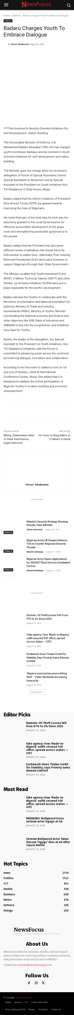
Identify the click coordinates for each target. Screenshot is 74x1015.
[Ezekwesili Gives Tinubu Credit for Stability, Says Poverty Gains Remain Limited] (14, 659)
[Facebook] (29, 983)
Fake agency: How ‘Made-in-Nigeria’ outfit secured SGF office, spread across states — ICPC (48, 638)
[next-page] (11, 577)
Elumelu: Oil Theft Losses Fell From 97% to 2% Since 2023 (46, 724)
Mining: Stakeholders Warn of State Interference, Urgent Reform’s (19, 439)
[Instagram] (36, 983)
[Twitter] (43, 983)
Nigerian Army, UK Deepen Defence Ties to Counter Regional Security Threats (47, 544)
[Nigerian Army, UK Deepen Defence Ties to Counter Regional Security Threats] (14, 546)
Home (7, 15)
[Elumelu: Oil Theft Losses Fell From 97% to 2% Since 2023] (14, 621)
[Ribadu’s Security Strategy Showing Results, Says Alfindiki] (14, 527)
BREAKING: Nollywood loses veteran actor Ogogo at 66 (45, 820)
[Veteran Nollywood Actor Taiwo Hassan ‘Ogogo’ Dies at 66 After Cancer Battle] (14, 845)
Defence (16, 15)
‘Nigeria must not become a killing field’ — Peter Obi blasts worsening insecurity (47, 677)
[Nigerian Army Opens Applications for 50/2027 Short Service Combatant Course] (14, 564)
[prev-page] (6, 577)
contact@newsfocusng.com (35, 964)
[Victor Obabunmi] (6, 44)
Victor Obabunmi (20, 44)
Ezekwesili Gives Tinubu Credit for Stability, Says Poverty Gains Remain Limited (48, 657)
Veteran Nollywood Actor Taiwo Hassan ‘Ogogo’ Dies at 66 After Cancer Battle (48, 842)
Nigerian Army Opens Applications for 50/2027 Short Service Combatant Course (48, 562)
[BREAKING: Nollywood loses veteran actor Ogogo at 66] (14, 824)
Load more (35, 692)
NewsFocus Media (24, 997)
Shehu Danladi (35, 529)
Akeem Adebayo (35, 551)
